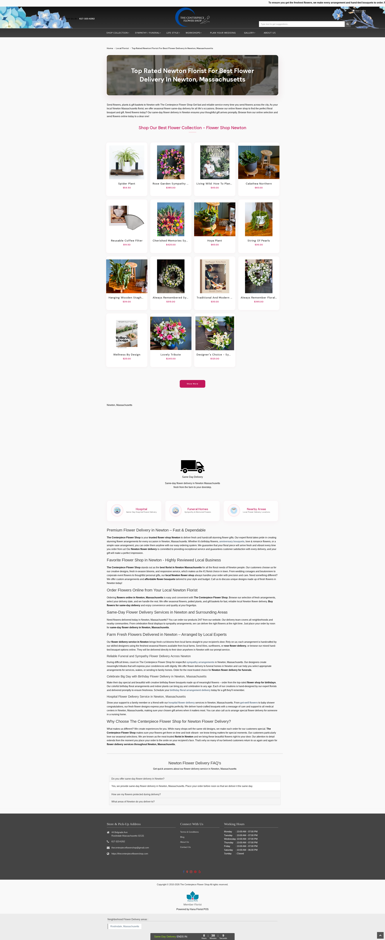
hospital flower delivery (181, 702)
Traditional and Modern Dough (215, 297)
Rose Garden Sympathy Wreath (171, 183)
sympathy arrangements (200, 662)
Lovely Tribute (171, 354)
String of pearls (259, 240)
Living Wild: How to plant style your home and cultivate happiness (215, 183)
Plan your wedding (223, 32)
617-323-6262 (87, 18)
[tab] (194, 779)
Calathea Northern (259, 183)
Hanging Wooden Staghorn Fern (127, 297)
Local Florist (122, 48)
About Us (270, 32)
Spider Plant (126, 183)
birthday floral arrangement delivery (190, 690)
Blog (182, 837)
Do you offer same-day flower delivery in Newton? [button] (137, 778)
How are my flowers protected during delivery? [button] (136, 794)
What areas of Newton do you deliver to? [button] (133, 801)
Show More (192, 384)
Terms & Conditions (189, 832)
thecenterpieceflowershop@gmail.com (130, 847)
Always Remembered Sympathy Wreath (171, 297)
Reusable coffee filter (127, 240)
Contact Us (185, 847)
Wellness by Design (126, 354)
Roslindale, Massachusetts (124, 926)
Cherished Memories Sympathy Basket (171, 240)
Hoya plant (214, 240)
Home (110, 48)
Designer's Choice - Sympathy (215, 354)
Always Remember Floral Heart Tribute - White (259, 297)
